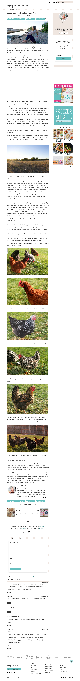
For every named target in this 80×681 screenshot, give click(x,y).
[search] (72, 2)
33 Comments (32, 15)
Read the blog (34, 669)
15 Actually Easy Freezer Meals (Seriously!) (58, 140)
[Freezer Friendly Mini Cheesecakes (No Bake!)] (68, 164)
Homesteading (31, 504)
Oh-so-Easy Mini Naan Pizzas (68, 140)
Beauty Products (49, 670)
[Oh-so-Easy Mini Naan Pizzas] (68, 138)
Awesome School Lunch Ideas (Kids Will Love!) (58, 167)
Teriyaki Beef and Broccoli (68, 154)
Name (11, 558)
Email (11, 563)
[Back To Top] (71, 661)
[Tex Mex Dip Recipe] (58, 152)
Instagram (41, 526)
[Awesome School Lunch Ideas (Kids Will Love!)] (58, 164)
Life (35, 504)
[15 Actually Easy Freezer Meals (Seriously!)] (58, 138)
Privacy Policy (21, 677)
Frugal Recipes (63, 671)
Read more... (33, 496)
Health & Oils (48, 672)
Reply (9, 592)
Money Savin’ (48, 5)
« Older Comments (10, 650)
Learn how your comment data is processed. (32, 576)
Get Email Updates (13, 669)
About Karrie (33, 665)
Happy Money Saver (17, 5)
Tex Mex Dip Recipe (58, 153)
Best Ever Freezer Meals (36, 673)
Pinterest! (41, 528)
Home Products (48, 668)
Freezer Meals (63, 669)
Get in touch (33, 667)
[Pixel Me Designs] (71, 678)
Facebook (23, 528)
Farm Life (57, 5)
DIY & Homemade (67, 5)
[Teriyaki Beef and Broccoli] (68, 152)
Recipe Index (63, 667)
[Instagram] (54, 2)
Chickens (25, 504)
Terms (26, 677)
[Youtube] (56, 2)
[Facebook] (49, 2)
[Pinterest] (52, 2)
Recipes (40, 5)
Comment (12, 547)
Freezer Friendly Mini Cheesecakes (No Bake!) (68, 167)
